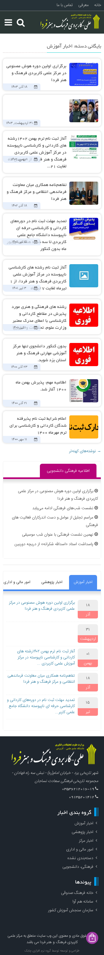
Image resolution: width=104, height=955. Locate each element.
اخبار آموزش (83, 582)
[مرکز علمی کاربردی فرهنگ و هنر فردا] (70, 22)
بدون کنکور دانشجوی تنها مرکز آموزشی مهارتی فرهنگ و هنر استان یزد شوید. (39, 353)
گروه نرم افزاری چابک (38, 951)
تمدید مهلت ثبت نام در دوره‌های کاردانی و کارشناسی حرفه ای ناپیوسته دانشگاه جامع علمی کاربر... (41, 706)
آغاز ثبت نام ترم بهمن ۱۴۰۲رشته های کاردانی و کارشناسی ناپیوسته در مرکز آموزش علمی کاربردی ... (46, 657)
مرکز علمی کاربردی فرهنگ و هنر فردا (43, 939)
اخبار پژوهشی (51, 582)
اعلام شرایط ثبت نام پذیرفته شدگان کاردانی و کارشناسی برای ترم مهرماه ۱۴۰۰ (38, 426)
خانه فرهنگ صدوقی (77, 893)
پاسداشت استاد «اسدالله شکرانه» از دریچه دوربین (53, 544)
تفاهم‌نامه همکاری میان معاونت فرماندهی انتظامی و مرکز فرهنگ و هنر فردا (36, 192)
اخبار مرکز (86, 840)
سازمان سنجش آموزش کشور (70, 910)
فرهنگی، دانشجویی (77, 866)
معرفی (83, 5)
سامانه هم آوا (83, 901)
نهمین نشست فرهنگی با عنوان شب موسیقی (57, 534)
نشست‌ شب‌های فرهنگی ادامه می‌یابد (62, 508)
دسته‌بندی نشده (80, 858)
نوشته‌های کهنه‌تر (85, 451)
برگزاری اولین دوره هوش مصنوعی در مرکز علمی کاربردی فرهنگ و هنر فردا (36, 73)
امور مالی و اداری (79, 849)
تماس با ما (65, 5)
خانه (97, 5)
